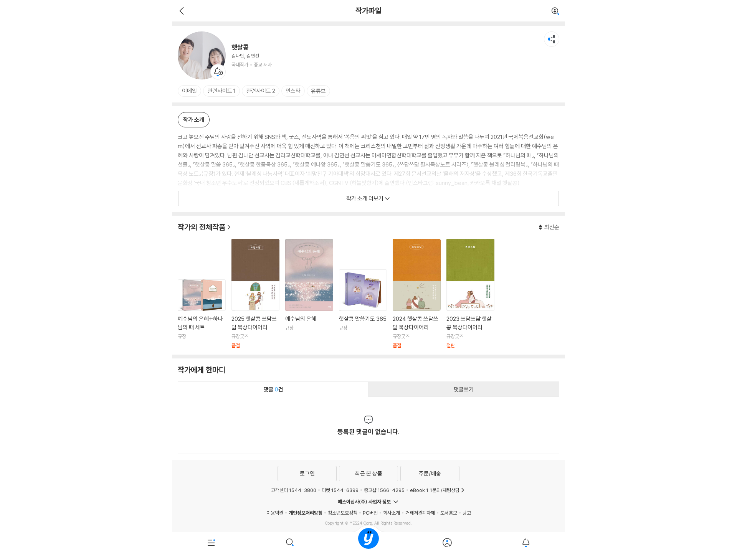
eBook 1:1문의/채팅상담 (434, 490)
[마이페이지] (447, 542)
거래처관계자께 (420, 513)
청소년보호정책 (342, 513)
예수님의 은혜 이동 (309, 294)
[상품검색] (290, 542)
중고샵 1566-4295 (384, 490)
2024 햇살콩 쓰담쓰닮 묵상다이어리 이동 (417, 294)
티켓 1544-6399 (340, 490)
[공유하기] (551, 39)
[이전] (180, 10)
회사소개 (391, 513)
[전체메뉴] (211, 542)
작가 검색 (555, 11)
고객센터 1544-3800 (293, 490)
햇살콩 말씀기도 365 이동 (363, 309)
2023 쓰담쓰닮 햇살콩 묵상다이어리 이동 (470, 294)
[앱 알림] (525, 542)
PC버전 (370, 513)
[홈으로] (368, 542)
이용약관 (274, 513)
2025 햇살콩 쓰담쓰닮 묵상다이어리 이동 (255, 294)
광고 (467, 513)
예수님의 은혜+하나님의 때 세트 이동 (202, 314)
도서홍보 (448, 513)
